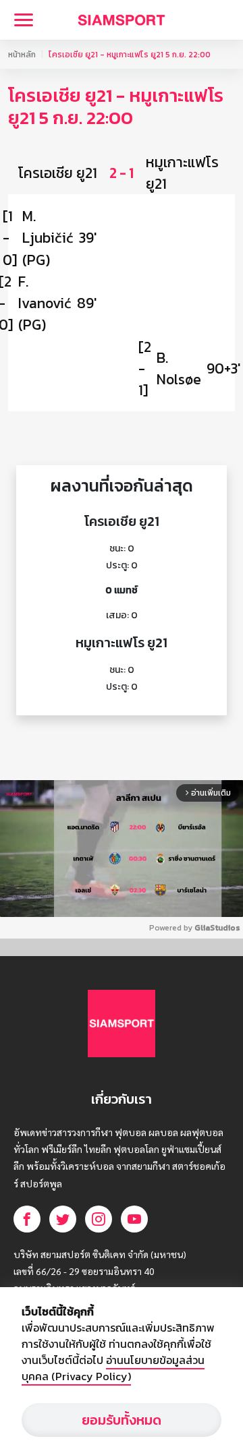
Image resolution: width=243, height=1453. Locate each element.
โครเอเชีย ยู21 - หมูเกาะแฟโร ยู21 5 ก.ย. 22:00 (130, 55)
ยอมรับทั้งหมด (121, 1420)
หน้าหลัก (22, 55)
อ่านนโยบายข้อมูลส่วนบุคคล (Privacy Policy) (113, 1368)
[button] (121, 172)
